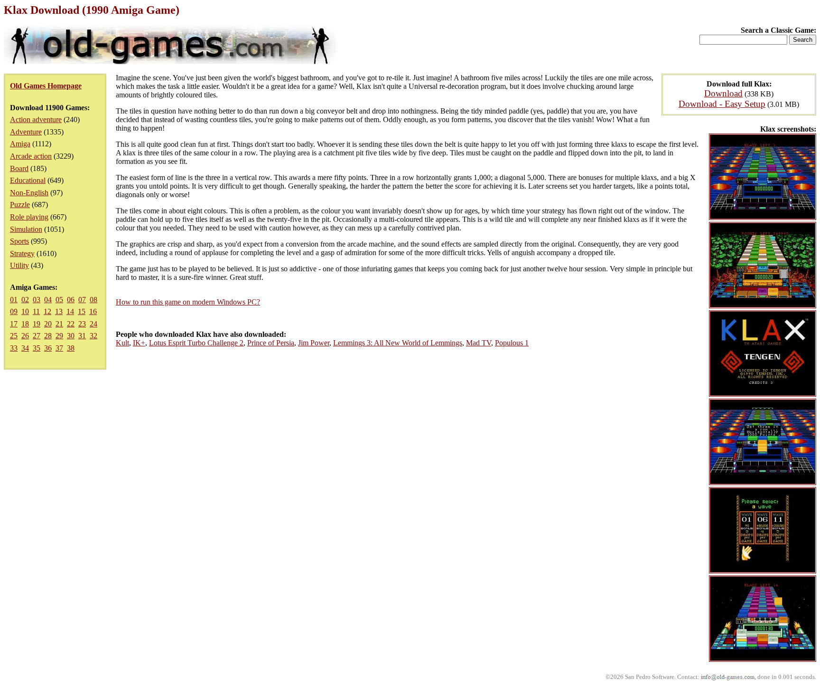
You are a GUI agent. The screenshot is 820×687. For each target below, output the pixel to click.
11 (36, 311)
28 (48, 336)
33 (14, 348)
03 (36, 300)
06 (71, 300)
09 (14, 311)
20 (48, 324)
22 (71, 324)
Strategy (22, 253)
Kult (122, 343)
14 (70, 311)
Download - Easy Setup (722, 104)
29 (59, 336)
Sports (19, 241)
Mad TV (478, 343)
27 (36, 336)
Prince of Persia (270, 343)
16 (93, 311)
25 (14, 336)
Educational (28, 180)
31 (82, 336)
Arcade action (31, 156)
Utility (19, 265)
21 (59, 324)
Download (723, 93)
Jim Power (313, 343)
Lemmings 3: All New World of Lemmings (397, 343)
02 (25, 300)
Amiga (20, 144)
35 (36, 348)
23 (82, 324)
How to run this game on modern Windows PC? (188, 302)
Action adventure (36, 119)
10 (25, 311)
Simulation (26, 229)
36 (48, 348)
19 (36, 324)
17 (14, 324)
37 (59, 348)
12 (47, 311)
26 (25, 336)
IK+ (139, 343)
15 (81, 311)
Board (19, 168)
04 (48, 300)
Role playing (29, 217)
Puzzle (20, 204)
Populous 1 (512, 343)
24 (93, 324)
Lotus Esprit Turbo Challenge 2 (196, 343)
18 (25, 324)
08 (93, 300)
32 (93, 336)
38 (71, 348)
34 (25, 348)
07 (82, 300)
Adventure (26, 132)
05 (59, 300)
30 (71, 336)
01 (14, 300)
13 (59, 311)
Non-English (29, 193)
